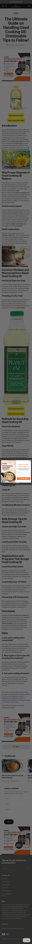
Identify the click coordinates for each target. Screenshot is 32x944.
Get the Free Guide (23, 478)
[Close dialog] (30, 461)
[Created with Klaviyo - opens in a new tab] (16, 483)
